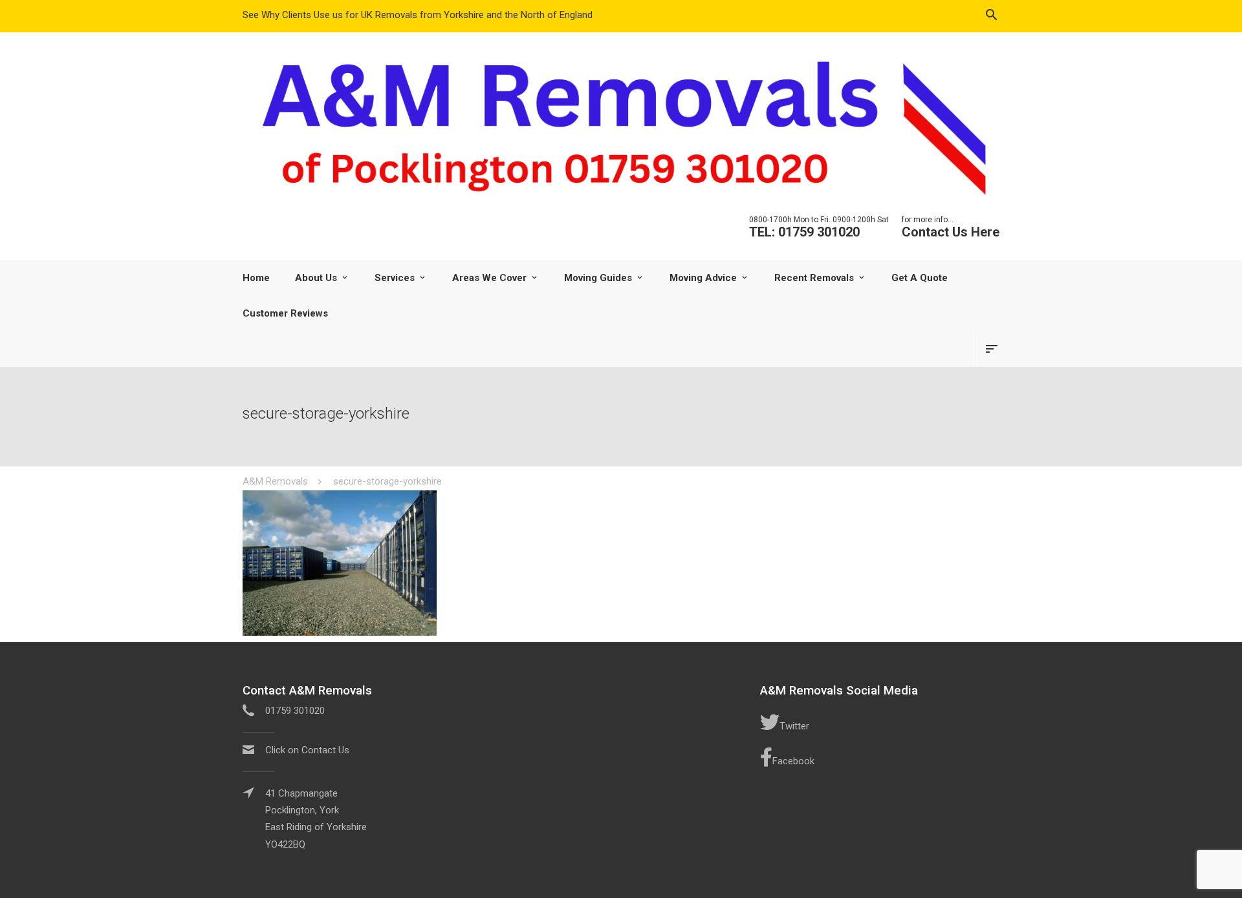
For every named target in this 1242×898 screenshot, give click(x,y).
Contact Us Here (950, 232)
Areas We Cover (489, 278)
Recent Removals (814, 278)
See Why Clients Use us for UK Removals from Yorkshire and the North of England (418, 15)
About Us (316, 278)
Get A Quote (919, 278)
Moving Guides (598, 278)
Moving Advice (703, 278)
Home (256, 278)
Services (395, 278)
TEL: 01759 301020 (804, 232)
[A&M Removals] (621, 127)
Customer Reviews (285, 313)
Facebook (793, 761)
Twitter (794, 726)
